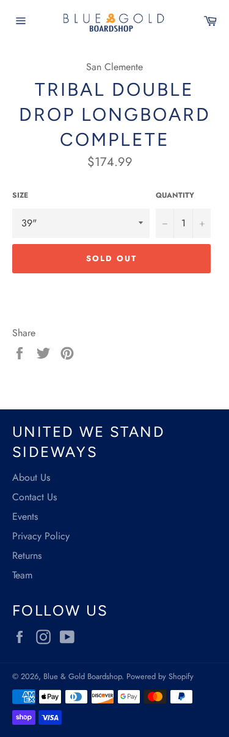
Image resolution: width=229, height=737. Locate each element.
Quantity (175, 195)
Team (22, 575)
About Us (31, 477)
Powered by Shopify (160, 676)
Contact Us (34, 497)
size (20, 195)
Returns (27, 555)
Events (25, 516)
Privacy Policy (41, 536)
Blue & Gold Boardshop (82, 676)
